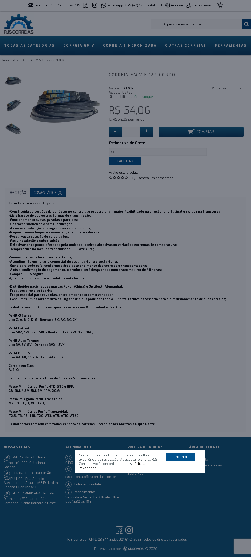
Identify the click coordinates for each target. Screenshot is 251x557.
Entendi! (181, 457)
